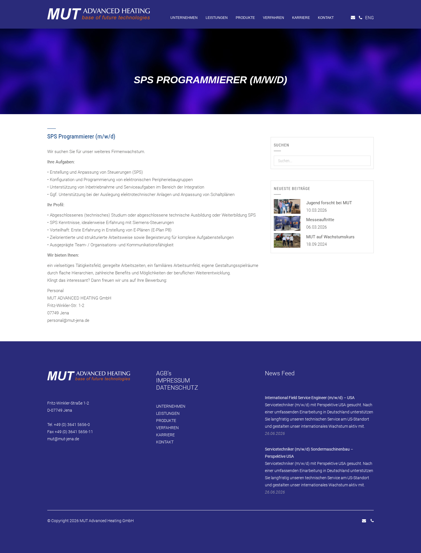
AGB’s (164, 373)
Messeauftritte (320, 219)
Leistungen (217, 18)
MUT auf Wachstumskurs (330, 236)
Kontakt (326, 18)
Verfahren (273, 18)
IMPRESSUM (173, 380)
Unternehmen (184, 18)
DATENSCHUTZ (177, 387)
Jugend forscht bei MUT (329, 202)
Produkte (245, 18)
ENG (369, 17)
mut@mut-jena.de (63, 439)
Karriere (301, 18)
